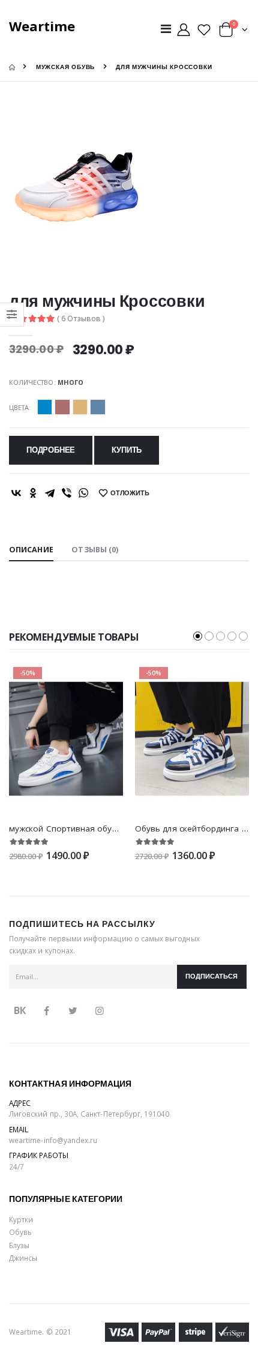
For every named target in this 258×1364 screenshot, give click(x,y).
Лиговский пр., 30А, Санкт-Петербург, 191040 (89, 1113)
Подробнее (50, 450)
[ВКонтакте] (16, 493)
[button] (233, 32)
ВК (20, 1010)
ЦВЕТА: (20, 407)
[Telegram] (50, 493)
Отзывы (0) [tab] (94, 550)
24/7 (16, 1166)
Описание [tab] (31, 550)
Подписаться (211, 976)
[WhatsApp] (83, 493)
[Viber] (66, 493)
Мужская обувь (65, 66)
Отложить (129, 493)
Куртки (21, 1219)
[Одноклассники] (33, 493)
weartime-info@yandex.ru (53, 1140)
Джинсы (23, 1258)
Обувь (20, 1232)
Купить (127, 450)
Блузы (19, 1245)
